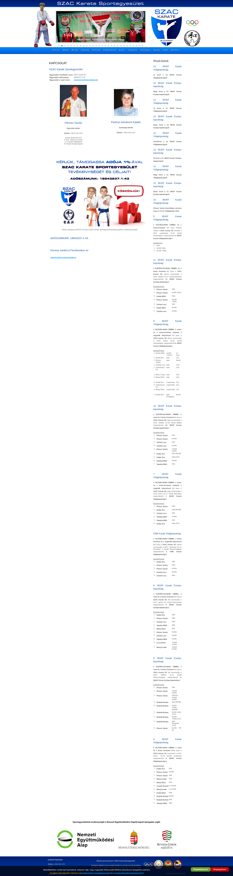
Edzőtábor (96, 50)
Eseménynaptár (109, 50)
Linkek (165, 50)
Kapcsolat (175, 50)
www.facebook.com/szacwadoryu (63, 258)
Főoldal (56, 50)
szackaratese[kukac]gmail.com (86, 80)
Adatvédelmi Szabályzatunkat (96, 873)
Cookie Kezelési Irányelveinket (129, 873)
